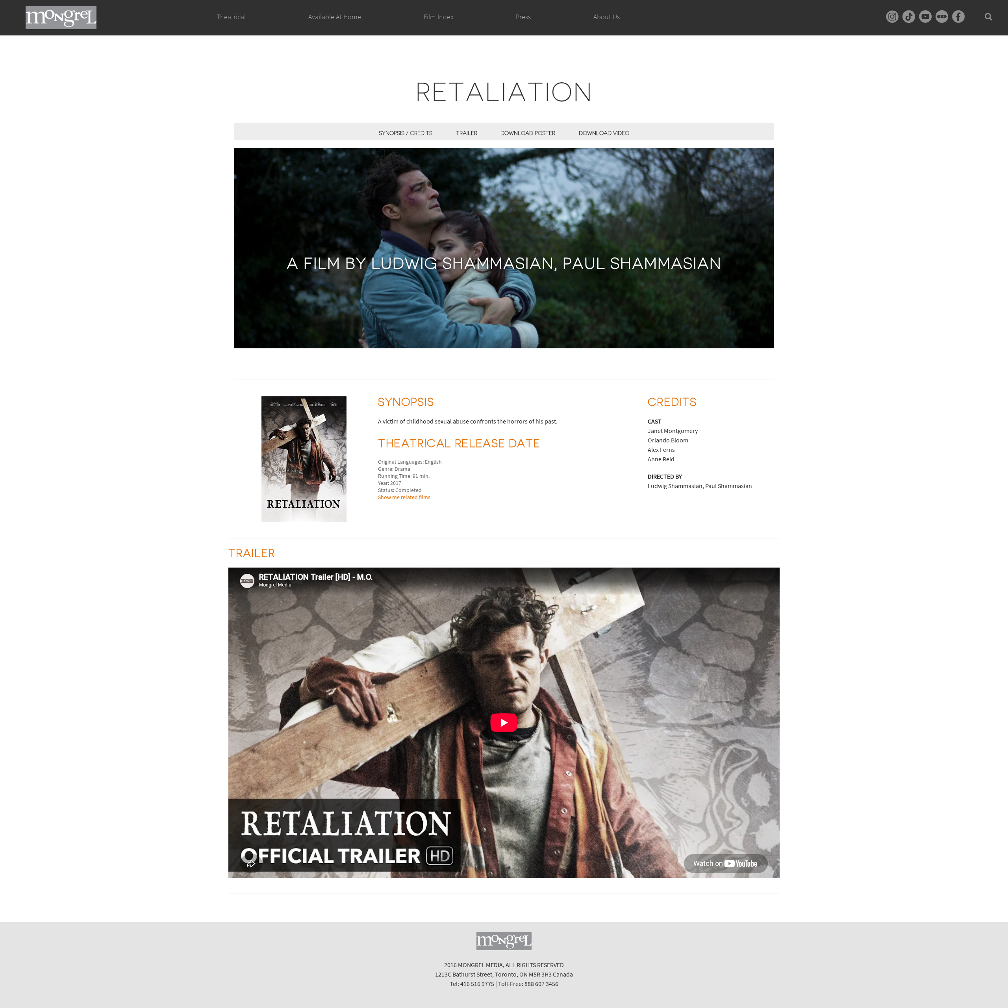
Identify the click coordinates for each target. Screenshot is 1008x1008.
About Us (606, 16)
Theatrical (231, 16)
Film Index (438, 16)
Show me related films (404, 497)
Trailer (466, 133)
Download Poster (527, 133)
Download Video (604, 133)
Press (523, 16)
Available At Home (334, 16)
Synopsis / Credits (405, 133)
